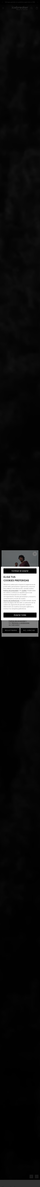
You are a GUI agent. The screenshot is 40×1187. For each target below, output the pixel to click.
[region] (20, 593)
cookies (24, 590)
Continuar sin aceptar (20, 571)
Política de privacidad (10, 590)
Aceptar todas (20, 615)
